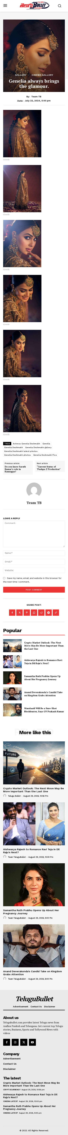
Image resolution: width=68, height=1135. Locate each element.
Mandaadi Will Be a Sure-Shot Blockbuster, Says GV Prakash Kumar (44, 710)
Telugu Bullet (14, 796)
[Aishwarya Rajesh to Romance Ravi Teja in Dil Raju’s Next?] (12, 661)
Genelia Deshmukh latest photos (20, 451)
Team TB (36, 96)
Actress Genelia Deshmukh (26, 444)
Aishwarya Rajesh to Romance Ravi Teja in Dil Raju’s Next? (43, 662)
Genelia (46, 444)
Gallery (20, 75)
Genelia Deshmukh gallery (38, 447)
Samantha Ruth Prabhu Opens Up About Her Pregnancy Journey (42, 678)
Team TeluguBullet (17, 857)
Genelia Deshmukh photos (17, 455)
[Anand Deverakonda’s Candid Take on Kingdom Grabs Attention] (12, 693)
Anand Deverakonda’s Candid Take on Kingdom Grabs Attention (43, 694)
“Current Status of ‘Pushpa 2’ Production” (48, 468)
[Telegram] (48, 612)
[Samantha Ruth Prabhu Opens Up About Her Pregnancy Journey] (12, 677)
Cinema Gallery (42, 75)
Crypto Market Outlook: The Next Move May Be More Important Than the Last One (44, 645)
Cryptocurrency (11, 1090)
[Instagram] (15, 1042)
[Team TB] (34, 490)
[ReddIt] (41, 612)
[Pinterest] (27, 612)
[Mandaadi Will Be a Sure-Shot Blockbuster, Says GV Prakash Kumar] (12, 709)
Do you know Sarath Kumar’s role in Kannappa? (15, 469)
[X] (19, 612)
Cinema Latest (10, 1101)
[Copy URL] (56, 612)
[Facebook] (12, 612)
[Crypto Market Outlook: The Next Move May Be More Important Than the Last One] (12, 645)
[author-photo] (5, 796)
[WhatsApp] (34, 612)
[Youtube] (32, 1042)
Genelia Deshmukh (13, 447)
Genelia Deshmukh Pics (45, 455)
